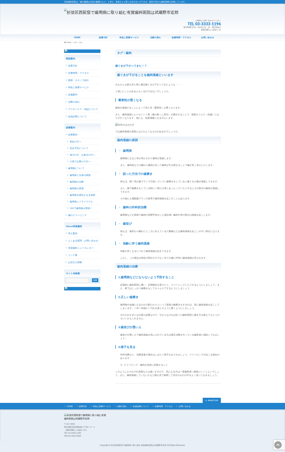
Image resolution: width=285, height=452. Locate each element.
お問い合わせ (185, 406)
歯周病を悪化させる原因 (82, 195)
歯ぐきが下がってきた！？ (131, 65)
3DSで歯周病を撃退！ (81, 208)
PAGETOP (213, 400)
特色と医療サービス (78, 87)
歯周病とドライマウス (81, 201)
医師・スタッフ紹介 (78, 80)
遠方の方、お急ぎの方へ (82, 155)
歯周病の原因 (77, 188)
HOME (70, 406)
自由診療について (77, 116)
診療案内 (72, 134)
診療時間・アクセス (78, 73)
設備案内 (72, 94)
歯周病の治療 (77, 182)
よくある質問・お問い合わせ (83, 240)
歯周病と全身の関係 (80, 175)
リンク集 (72, 255)
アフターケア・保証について (83, 109)
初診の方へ (75, 141)
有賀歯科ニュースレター (81, 248)
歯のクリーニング (77, 215)
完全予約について (79, 148)
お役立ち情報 (75, 262)
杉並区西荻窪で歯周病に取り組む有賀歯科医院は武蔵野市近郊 (138, 445)
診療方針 (72, 66)
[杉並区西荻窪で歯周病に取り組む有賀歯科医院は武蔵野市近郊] (121, 12)
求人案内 (72, 233)
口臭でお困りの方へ (80, 161)
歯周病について (76, 168)
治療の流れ (74, 102)
